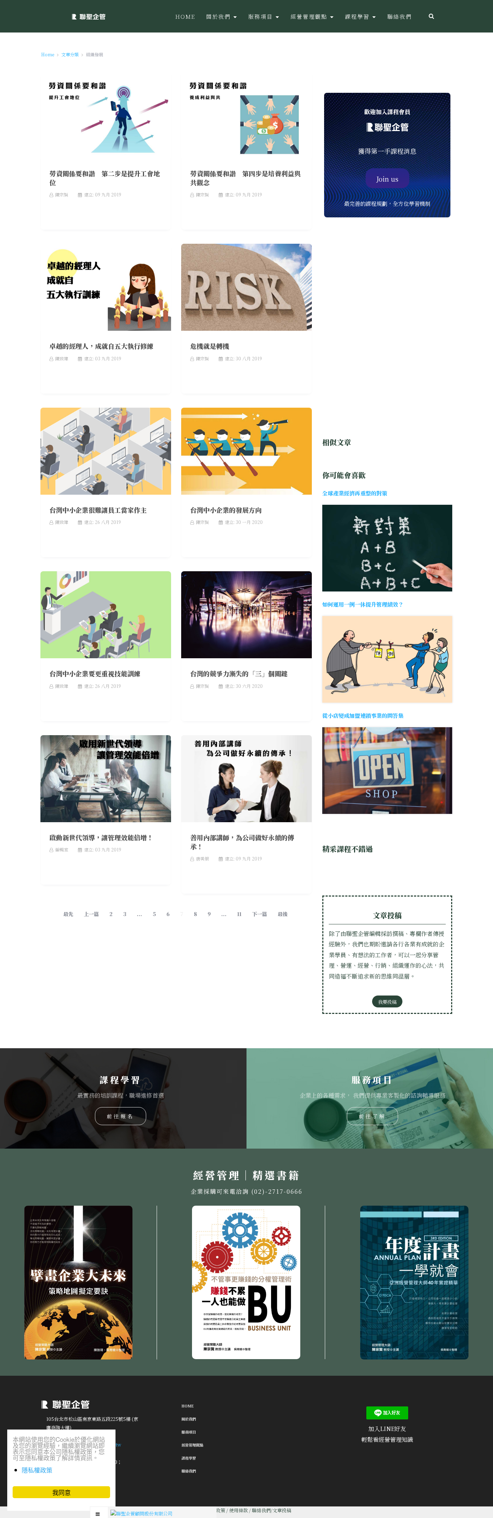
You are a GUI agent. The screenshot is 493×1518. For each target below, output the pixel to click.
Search (431, 16)
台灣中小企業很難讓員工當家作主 (98, 510)
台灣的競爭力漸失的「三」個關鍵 (239, 673)
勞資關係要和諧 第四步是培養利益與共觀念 (245, 178)
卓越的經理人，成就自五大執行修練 (101, 346)
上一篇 (91, 914)
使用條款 (238, 1510)
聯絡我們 (189, 1471)
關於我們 (189, 1419)
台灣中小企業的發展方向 (226, 510)
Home (188, 1406)
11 (239, 914)
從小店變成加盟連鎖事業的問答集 (362, 715)
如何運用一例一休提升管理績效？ (362, 604)
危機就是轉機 (209, 346)
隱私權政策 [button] (37, 1469)
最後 (283, 914)
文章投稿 (281, 1510)
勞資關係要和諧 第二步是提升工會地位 (104, 178)
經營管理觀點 (192, 1445)
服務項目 (189, 1432)
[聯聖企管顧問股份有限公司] (88, 16)
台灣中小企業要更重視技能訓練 (94, 673)
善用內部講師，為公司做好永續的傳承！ (242, 842)
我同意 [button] (61, 1492)
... (139, 914)
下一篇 (259, 914)
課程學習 (189, 1458)
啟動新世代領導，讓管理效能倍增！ (101, 837)
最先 (68, 914)
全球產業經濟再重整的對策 (354, 493)
